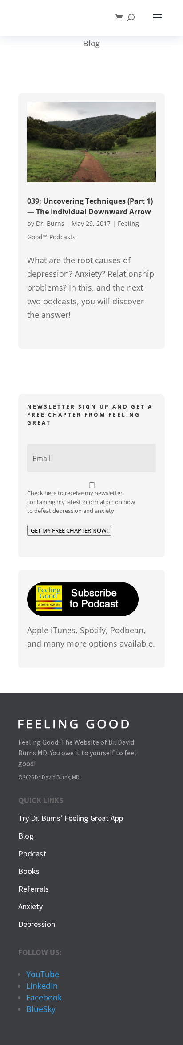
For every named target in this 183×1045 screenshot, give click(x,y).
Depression (36, 924)
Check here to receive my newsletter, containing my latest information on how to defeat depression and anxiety (81, 502)
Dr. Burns (50, 223)
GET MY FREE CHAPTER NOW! (69, 530)
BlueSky (41, 1009)
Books (29, 871)
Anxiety (30, 906)
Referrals (33, 889)
